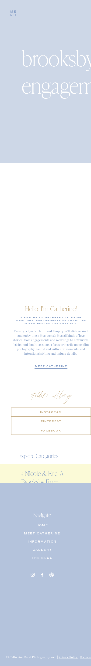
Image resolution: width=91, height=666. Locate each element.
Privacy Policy (68, 656)
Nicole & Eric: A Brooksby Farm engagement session (46, 482)
